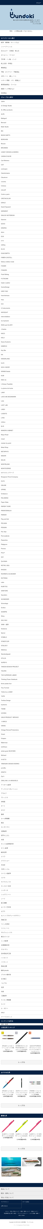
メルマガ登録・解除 (33, 1213)
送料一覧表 (4, 1024)
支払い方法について (14, 1211)
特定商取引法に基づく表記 (10, 1213)
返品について (34, 1211)
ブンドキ (16, 1225)
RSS (20, 1215)
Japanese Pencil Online (23, 1225)
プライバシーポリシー (23, 1213)
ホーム (7, 1211)
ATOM (23, 1215)
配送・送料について (25, 1211)
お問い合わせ (4, 1206)
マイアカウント (5, 1201)
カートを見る (25, 1201)
